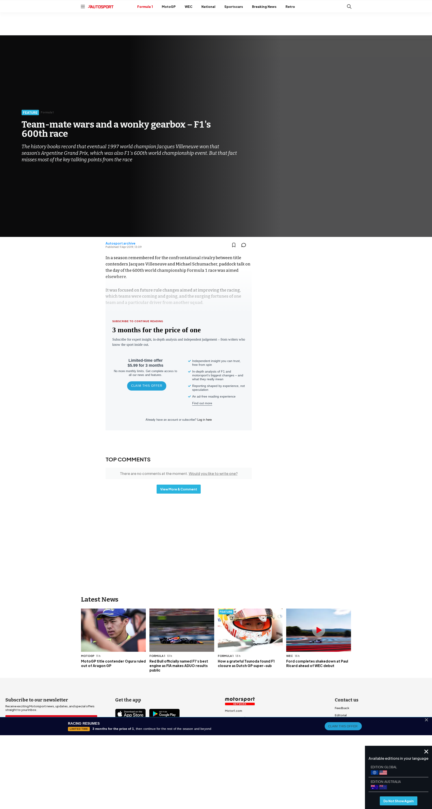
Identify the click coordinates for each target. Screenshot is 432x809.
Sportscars (233, 6)
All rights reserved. (237, 779)
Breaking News (264, 6)
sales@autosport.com (351, 744)
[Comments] (245, 244)
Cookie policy (218, 773)
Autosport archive (120, 243)
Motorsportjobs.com (240, 718)
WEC (188, 6)
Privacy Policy (241, 773)
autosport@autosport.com (355, 722)
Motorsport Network (207, 779)
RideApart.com (236, 739)
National (208, 6)
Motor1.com (233, 710)
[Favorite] (233, 244)
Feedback (342, 708)
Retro (290, 6)
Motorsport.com (237, 725)
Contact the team (347, 737)
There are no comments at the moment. (179, 473)
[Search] (349, 6)
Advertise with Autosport (353, 729)
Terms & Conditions (191, 773)
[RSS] (157, 739)
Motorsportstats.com (240, 732)
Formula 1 (145, 6)
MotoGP (169, 6)
